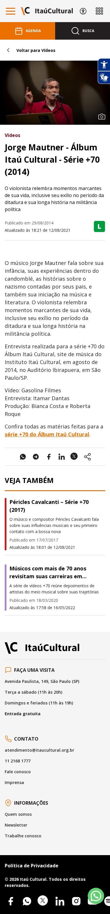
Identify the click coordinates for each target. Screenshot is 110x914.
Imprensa (14, 782)
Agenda (33, 30)
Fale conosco (18, 771)
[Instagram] (76, 901)
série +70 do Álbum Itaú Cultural (47, 434)
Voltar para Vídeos (35, 50)
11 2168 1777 (18, 761)
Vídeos (12, 135)
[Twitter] (43, 901)
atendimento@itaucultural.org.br (39, 750)
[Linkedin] (60, 901)
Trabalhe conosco (23, 836)
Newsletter (16, 825)
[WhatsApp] (27, 901)
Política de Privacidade (31, 865)
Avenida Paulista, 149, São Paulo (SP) (42, 681)
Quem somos (18, 814)
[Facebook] (10, 901)
